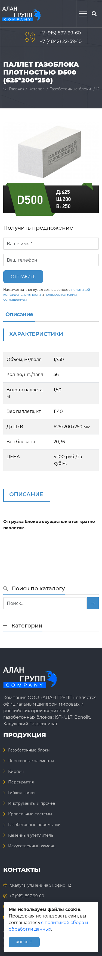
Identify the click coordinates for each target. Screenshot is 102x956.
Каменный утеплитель (30, 835)
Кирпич (16, 771)
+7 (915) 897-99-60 (60, 32)
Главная (16, 89)
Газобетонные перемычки (34, 824)
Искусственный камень (31, 845)
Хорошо (24, 942)
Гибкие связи (21, 792)
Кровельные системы (30, 814)
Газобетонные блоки (70, 89)
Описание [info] (19, 314)
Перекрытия (21, 782)
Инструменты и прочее (31, 803)
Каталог (36, 89)
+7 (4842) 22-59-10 (61, 41)
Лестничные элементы (31, 760)
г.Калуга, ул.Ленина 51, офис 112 (40, 885)
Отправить (23, 276)
